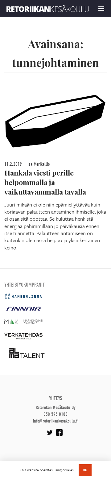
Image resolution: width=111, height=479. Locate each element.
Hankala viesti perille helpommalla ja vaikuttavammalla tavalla (45, 182)
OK (85, 470)
